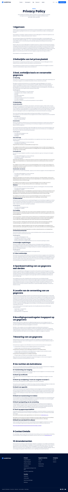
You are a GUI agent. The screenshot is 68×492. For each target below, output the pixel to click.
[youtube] (65, 489)
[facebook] (60, 489)
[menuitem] (21, 2)
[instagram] (63, 489)
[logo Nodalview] (6, 2)
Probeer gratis (62, 2)
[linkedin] (62, 489)
